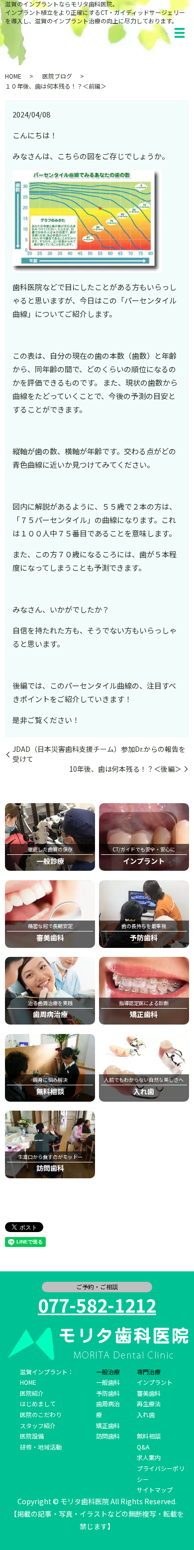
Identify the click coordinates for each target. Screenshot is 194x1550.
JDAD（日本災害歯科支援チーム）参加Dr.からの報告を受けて (99, 754)
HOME (13, 76)
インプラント (155, 1382)
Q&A (143, 1447)
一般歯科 (108, 1382)
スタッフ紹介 (38, 1425)
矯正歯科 (108, 1425)
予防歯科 (108, 1393)
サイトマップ (155, 1489)
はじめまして (38, 1403)
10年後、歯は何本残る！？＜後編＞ (125, 769)
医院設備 (32, 1436)
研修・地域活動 (41, 1447)
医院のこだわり (41, 1414)
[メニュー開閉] (180, 33)
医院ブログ (57, 76)
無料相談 (149, 1436)
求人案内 (149, 1457)
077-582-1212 (97, 1305)
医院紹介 (32, 1393)
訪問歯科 (108, 1436)
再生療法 (149, 1403)
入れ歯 (146, 1414)
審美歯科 (149, 1393)
